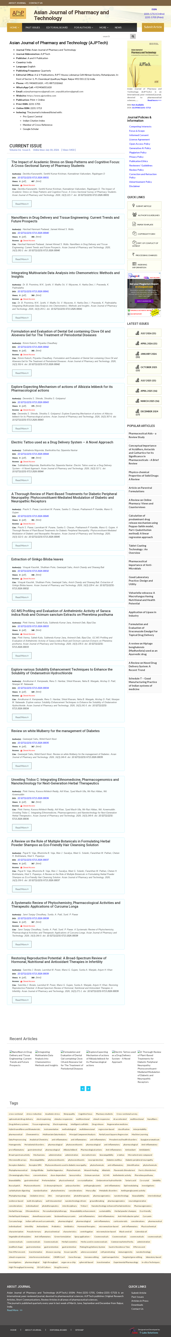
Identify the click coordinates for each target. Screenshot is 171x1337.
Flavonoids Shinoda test (124, 1170)
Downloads (137, 1304)
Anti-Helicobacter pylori (128, 1216)
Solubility (157, 1180)
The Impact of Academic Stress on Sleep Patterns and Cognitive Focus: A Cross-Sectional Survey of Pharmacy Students (65, 164)
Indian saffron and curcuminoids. (40, 1221)
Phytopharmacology (17, 1195)
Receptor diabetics (17, 1165)
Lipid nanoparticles (110, 1257)
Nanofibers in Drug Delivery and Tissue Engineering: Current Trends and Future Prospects (65, 219)
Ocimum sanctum (92, 1175)
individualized (32, 1206)
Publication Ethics (138, 161)
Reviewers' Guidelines (140, 165)
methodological (69, 1129)
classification (124, 1129)
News (118, 27)
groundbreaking (97, 1201)
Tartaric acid (130, 1180)
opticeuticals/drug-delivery (21, 1119)
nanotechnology (121, 1195)
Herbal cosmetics (69, 1241)
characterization (16, 1231)
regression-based (106, 1129)
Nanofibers (152, 1119)
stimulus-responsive (63, 1119)
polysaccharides (73, 1185)
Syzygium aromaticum (150, 1139)
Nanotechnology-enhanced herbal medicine (111, 1206)
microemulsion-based (108, 1226)
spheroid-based (86, 1262)
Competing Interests (140, 126)
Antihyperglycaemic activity (133, 1190)
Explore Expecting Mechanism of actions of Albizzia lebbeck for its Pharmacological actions (62, 388)
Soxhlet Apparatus (55, 1170)
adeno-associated (89, 1252)
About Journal (17, 3)
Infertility (29, 1226)
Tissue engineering (40, 1124)
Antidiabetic (144, 1149)
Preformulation (48, 1180)
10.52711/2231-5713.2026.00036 (33, 798)
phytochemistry (58, 1190)
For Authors (83, 27)
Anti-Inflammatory (106, 1216)
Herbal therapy (15, 1211)
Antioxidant (130, 1149)
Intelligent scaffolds (79, 1124)
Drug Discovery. (61, 1267)
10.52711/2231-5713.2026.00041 (33, 291)
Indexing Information (139, 266)
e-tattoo (120, 1155)
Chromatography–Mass (19, 1175)
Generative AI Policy (140, 148)
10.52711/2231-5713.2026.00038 (33, 918)
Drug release (98, 1124)
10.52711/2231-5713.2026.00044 (33, 454)
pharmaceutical (15, 1134)
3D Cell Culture (44, 1267)
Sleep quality (69, 1114)
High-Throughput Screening (21, 1267)
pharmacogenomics (101, 1195)
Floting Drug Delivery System (92, 1247)
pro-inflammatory (16, 1149)
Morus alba (91, 1190)
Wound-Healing (91, 1170)
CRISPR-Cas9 (59, 1257)
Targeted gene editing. (132, 1257)
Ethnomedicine (32, 1211)
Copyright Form (145, 234)
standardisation (40, 1190)
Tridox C (84, 1206)
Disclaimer (134, 186)
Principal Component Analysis (82, 1134)
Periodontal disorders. (34, 1144)
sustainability (105, 1211)
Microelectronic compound (140, 1155)
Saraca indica (75, 1175)
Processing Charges (145, 255)
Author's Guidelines (148, 215)
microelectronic (89, 1155)
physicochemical (66, 1180)
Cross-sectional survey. (127, 1114)
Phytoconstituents (32, 1185)
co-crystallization (85, 1180)
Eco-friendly (145, 1211)
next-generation (63, 1195)
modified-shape (16, 1247)
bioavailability (15, 1180)
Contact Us (35, 3)
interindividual (154, 1195)
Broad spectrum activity (19, 1155)
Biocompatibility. (37, 1160)
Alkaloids (106, 1170)
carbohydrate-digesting (19, 1190)
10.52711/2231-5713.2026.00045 (33, 516)
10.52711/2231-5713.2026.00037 (33, 860)
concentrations (40, 1175)
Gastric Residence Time (119, 1247)
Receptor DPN (35, 1165)
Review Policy (136, 169)
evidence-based (16, 1201)
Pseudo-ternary (34, 1231)
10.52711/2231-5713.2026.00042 (33, 347)
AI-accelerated (120, 1119)
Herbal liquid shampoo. (19, 1216)
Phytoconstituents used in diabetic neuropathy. (66, 1165)
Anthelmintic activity (122, 1175)
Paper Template (144, 224)
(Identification (133, 1165)
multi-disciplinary (34, 1201)
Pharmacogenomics (142, 1206)
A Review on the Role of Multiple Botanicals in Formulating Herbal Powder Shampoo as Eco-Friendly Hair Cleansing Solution (60, 843)
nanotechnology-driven (75, 1201)
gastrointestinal (35, 1149)
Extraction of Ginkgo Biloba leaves (37, 559)
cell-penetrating (108, 1252)
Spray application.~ (82, 1236)
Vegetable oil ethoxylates (20, 1236)
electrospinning (44, 1119)
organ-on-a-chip (68, 1262)
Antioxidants (42, 1226)
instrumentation (51, 1129)
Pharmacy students (104, 1114)
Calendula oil (141, 1231)
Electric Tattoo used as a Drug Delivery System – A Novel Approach (62, 442)
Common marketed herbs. (122, 1241)
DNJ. (50, 1195)
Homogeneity (15, 1144)
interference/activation (39, 1257)
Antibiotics (69, 1226)
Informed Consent (139, 135)
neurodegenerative (137, 1201)
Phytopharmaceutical (18, 1170)
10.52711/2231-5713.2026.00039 (33, 973)
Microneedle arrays (18, 1160)
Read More (21, 203)
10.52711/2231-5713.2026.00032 (33, 571)
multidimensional (87, 1129)
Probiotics (56, 1226)
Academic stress (52, 1114)
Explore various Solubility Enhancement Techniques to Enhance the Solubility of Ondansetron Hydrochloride (62, 671)
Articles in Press (139, 1300)
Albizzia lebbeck (70, 1149)
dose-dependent (58, 1175)
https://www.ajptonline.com (41, 95)
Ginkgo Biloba (37, 1170)
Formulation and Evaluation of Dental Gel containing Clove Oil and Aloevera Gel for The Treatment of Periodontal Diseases (61, 333)
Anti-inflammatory (149, 1144)
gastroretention (33, 1247)
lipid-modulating (131, 1185)
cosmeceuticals (137, 1236)
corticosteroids (120, 1221)
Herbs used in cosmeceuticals (94, 1241)
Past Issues (33, 27)
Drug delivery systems (19, 1124)
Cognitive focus (85, 1114)
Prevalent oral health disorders (123, 1139)
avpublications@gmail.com (69, 91)
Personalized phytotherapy (55, 1211)
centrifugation (86, 1231)
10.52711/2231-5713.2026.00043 (33, 402)
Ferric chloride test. (147, 1170)
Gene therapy (74, 1257)
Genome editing (91, 1257)
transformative (35, 1252)
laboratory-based (153, 1257)
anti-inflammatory (59, 1139)
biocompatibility (106, 1155)
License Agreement (139, 139)
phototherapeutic (82, 1195)
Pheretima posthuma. (144, 1175)
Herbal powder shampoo (125, 1211)
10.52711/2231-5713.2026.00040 (33, 233)
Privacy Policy (136, 156)
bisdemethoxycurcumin (65, 1216)
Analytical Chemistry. (39, 1139)
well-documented (53, 1201)
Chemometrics (32, 1134)
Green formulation (62, 1236)
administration (55, 1155)
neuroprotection (95, 1160)
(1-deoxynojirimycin (53, 1185)
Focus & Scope (137, 130)
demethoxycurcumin (42, 1216)
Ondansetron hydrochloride (109, 1180)
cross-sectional (16, 1114)
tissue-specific (70, 1252)
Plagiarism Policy (137, 152)
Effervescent (139, 1247)
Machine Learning (140, 1134)
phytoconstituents (74, 1144)
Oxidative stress (37, 1195)
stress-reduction (34, 1114)
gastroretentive (69, 1247)
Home (14, 27)
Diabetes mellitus (114, 1160)
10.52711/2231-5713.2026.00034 (33, 688)
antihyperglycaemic (92, 1185)
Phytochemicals (73, 1170)
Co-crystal (144, 1180)
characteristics (69, 1231)
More (103, 27)
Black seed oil (125, 1231)
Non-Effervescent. (17, 1252)
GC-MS (106, 1175)
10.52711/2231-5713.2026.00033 (33, 626)
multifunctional (83, 1119)
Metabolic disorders (108, 1190)
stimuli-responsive (101, 1119)
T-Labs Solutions (148, 1332)
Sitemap (79, 1330)
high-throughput (50, 1262)
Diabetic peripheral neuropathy (139, 1160)
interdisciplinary (69, 1206)
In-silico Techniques (151, 1262)
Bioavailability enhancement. (83, 1211)
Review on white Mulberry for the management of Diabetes (55, 731)
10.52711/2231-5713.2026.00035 (33, 743)
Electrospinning (60, 1124)
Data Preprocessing (17, 1139)
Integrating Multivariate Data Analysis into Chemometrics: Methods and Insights (65, 275)
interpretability (139, 1129)
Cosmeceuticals (101, 1236)
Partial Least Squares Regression (113, 1134)
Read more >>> (154, 100)
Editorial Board (57, 27)
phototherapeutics (50, 1206)
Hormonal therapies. (86, 1226)
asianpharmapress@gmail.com (38, 91)
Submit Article (153, 27)
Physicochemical (148, 1226)
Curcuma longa (15, 1221)
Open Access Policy (139, 143)
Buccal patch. (14, 1185)
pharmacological (55, 1144)
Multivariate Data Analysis (54, 1134)
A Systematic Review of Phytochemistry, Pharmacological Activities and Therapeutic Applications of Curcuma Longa (65, 904)
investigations (148, 1185)
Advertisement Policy (140, 181)
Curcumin (147, 1216)
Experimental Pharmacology (126, 1262)
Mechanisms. (39, 1155)
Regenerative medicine (117, 1124)
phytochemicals (97, 1165)
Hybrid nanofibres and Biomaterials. (24, 1129)
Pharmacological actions (91, 1149)
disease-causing (53, 1252)
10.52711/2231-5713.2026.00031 (33, 177)
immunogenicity (125, 1252)
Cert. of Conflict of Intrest (145, 244)
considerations (75, 1190)
